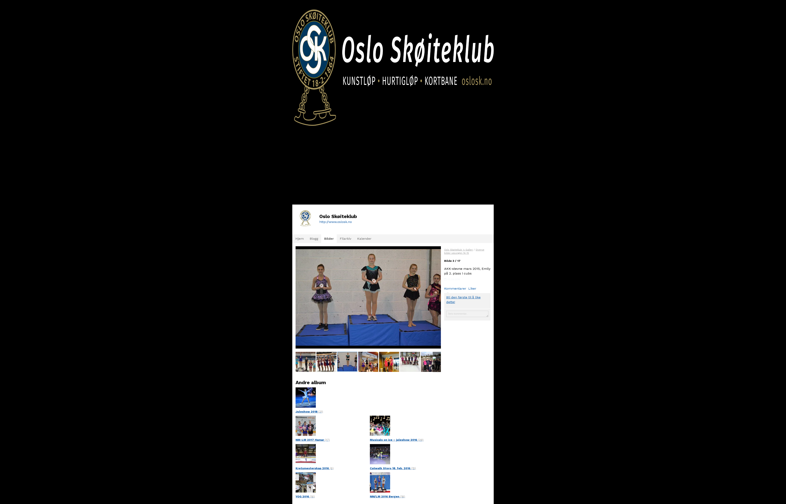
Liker (472, 288)
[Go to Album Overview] (306, 397)
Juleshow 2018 (309, 411)
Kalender (364, 239)
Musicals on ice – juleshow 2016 (396, 439)
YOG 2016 (305, 496)
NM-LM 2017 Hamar (313, 439)
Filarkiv (345, 239)
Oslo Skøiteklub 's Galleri (458, 250)
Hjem (299, 239)
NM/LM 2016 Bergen (387, 496)
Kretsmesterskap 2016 (315, 468)
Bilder (329, 239)
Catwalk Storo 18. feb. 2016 (393, 468)
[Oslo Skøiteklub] (393, 63)
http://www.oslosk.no (335, 222)
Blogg (314, 239)
